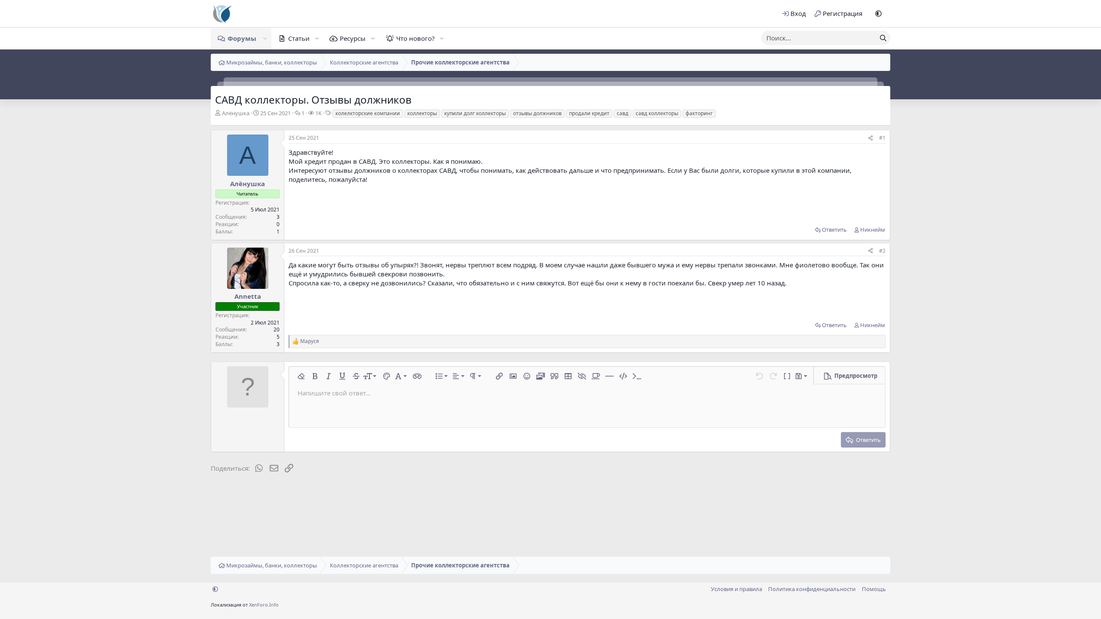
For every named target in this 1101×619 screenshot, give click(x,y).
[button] (878, 14)
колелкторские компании (367, 113)
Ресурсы (353, 38)
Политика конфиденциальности (811, 589)
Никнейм (872, 229)
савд (622, 113)
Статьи (299, 38)
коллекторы (422, 113)
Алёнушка (235, 113)
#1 (882, 137)
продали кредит (589, 113)
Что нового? (415, 38)
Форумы (242, 38)
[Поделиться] (870, 138)
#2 (882, 250)
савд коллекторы (657, 113)
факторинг (699, 113)
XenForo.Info (264, 604)
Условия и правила (736, 589)
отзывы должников (537, 113)
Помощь (874, 589)
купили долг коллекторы (475, 113)
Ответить (834, 229)
